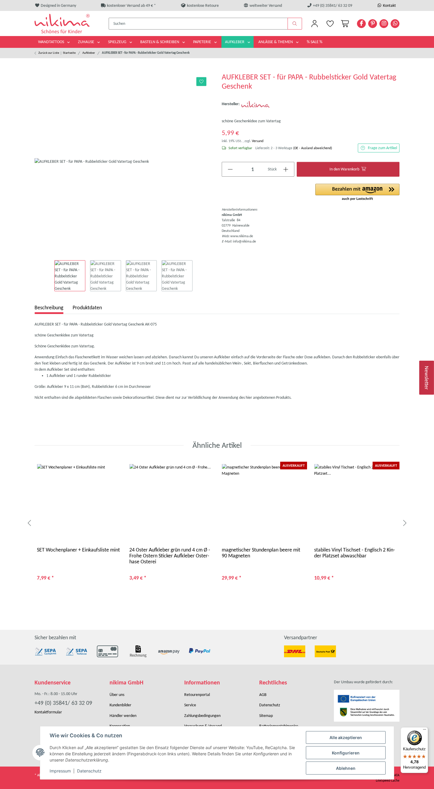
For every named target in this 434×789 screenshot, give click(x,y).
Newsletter (427, 377)
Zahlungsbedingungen (202, 715)
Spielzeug (117, 41)
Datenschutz (89, 770)
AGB (263, 694)
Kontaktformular (48, 712)
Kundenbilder (120, 704)
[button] (314, 23)
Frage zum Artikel (382, 147)
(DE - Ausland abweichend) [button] (312, 148)
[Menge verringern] (230, 169)
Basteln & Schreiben (160, 41)
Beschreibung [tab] (49, 307)
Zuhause (86, 41)
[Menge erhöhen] (286, 169)
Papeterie (202, 41)
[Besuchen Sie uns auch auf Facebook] (361, 23)
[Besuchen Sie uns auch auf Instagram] (383, 23)
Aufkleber (235, 41)
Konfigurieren (346, 752)
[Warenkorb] (344, 23)
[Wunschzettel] (329, 23)
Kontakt (389, 5)
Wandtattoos (51, 41)
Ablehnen (345, 768)
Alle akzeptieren (345, 737)
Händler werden (123, 715)
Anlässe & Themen (276, 41)
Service (190, 704)
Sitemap (266, 715)
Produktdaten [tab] (87, 307)
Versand (257, 141)
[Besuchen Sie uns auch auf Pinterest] (372, 23)
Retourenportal (197, 694)
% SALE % (314, 41)
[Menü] (424, 730)
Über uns (117, 694)
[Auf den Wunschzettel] (201, 81)
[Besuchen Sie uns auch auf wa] (395, 23)
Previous (30, 523)
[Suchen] (295, 24)
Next (404, 523)
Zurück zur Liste (48, 53)
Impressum (60, 770)
